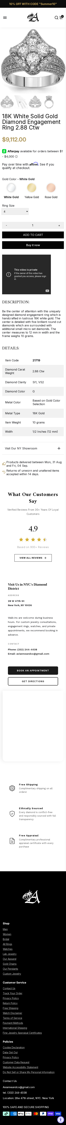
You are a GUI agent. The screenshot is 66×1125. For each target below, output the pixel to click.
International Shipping (15, 1028)
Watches (7, 949)
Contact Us (9, 988)
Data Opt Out (10, 1052)
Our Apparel (9, 959)
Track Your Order (12, 993)
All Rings (7, 944)
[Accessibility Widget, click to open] (60, 1119)
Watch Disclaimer (12, 1013)
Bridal (6, 939)
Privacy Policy (11, 998)
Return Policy (10, 1003)
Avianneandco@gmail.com (19, 1087)
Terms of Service (12, 1018)
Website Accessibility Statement (20, 1067)
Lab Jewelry (10, 954)
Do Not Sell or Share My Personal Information (29, 1072)
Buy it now (33, 245)
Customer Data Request (16, 1062)
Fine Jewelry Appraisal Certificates (22, 1032)
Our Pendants (10, 968)
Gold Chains (10, 963)
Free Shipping (10, 1008)
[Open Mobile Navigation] (7, 17)
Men (5, 929)
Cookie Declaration (14, 1047)
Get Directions (33, 681)
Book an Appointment (33, 670)
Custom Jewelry (12, 973)
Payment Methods (13, 1023)
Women (7, 934)
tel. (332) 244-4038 (15, 1092)
